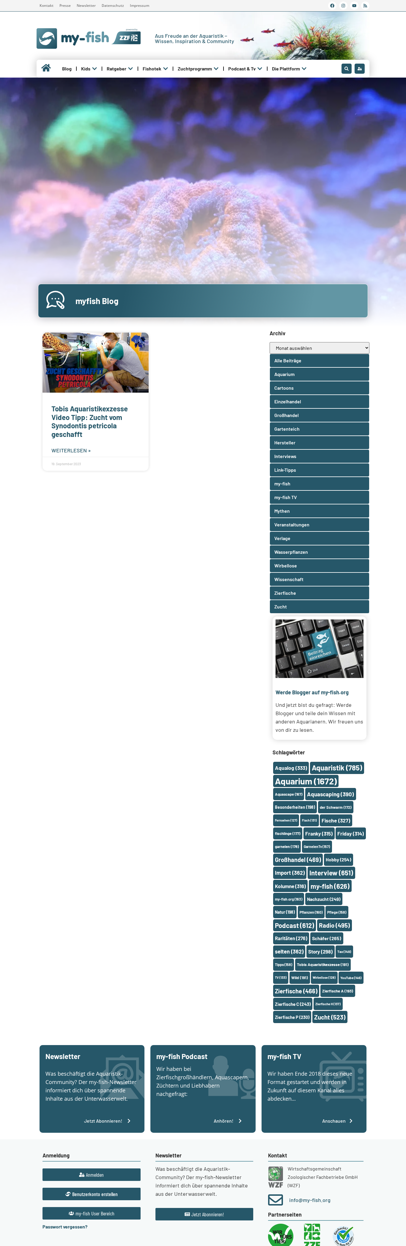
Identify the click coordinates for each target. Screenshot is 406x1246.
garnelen (287, 846)
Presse (65, 5)
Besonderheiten (295, 807)
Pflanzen (311, 912)
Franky (319, 833)
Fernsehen (286, 820)
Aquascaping (330, 794)
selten (289, 951)
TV (281, 977)
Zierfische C (293, 1004)
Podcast (294, 925)
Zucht (329, 1017)
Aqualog (291, 767)
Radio (334, 925)
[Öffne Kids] (94, 68)
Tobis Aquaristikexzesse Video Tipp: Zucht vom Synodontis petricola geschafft (89, 421)
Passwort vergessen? (65, 1226)
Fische (336, 820)
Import (290, 872)
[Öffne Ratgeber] (130, 68)
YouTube (350, 978)
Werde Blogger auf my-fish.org (312, 692)
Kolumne (290, 886)
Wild (299, 977)
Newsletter (86, 5)
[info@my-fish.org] (275, 1199)
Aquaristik (337, 767)
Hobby (338, 859)
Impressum (139, 5)
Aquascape (288, 794)
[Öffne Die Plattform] (304, 68)
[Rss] (365, 5)
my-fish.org (288, 899)
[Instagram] (343, 5)
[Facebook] (332, 5)
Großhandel (298, 859)
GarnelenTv (317, 846)
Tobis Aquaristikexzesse (323, 964)
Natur (285, 912)
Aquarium (306, 781)
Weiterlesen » (71, 450)
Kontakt (46, 5)
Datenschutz (113, 5)
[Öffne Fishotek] (165, 68)
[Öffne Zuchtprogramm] (216, 68)
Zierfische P (292, 1017)
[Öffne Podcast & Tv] (259, 68)
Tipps (283, 964)
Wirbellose (324, 977)
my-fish (330, 886)
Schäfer (326, 938)
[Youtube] (354, 5)
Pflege (336, 912)
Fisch (309, 820)
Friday (350, 833)
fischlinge (287, 833)
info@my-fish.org (310, 1200)
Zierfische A (337, 990)
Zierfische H (328, 1004)
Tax (344, 951)
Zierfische (296, 991)
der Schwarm (335, 807)
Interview (331, 873)
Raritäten (291, 938)
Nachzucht (323, 899)
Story (320, 951)
